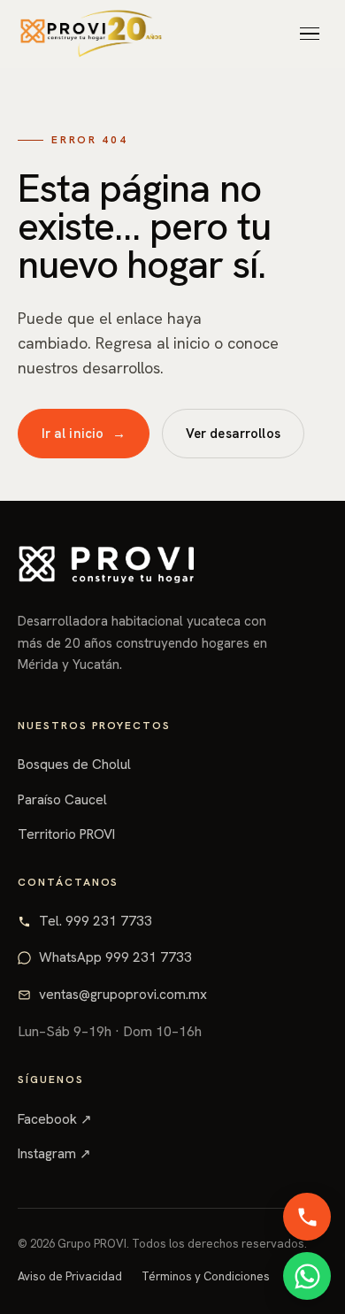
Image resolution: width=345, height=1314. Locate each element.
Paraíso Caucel (62, 800)
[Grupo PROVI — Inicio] (91, 33)
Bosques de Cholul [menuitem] (101, 262)
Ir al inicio (84, 433)
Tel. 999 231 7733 (95, 921)
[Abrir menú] (309, 33)
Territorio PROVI (66, 834)
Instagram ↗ (54, 1154)
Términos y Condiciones (206, 1276)
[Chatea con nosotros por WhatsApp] (307, 1276)
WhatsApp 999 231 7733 (115, 957)
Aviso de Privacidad (70, 1276)
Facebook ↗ (55, 1119)
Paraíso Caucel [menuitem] (87, 303)
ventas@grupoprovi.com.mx (123, 994)
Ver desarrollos (233, 433)
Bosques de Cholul (74, 764)
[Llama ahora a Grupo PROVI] (307, 1217)
